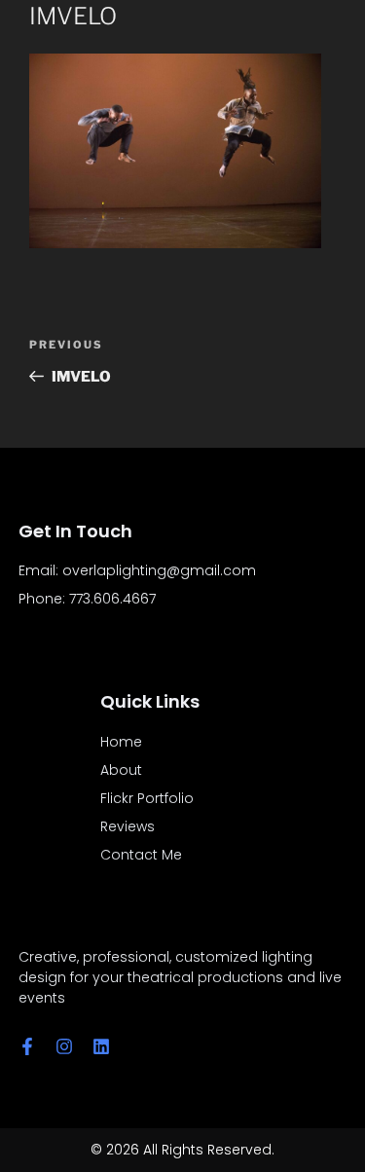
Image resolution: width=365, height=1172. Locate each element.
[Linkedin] (101, 1046)
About (121, 770)
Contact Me (141, 854)
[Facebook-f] (27, 1046)
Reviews (127, 826)
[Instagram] (64, 1046)
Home (121, 741)
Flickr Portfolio (147, 798)
